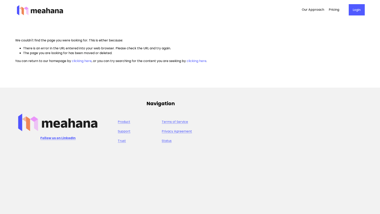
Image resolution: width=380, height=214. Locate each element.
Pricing (334, 9)
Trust (122, 141)
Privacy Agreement (177, 131)
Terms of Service (175, 121)
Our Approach (313, 9)
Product (124, 121)
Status (167, 141)
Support (124, 131)
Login (357, 10)
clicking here (82, 61)
